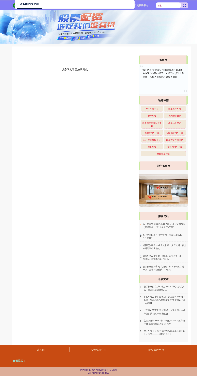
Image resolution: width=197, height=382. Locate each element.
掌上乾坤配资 (174, 108)
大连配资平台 (152, 108)
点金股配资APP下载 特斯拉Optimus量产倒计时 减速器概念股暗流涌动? (164, 322)
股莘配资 (152, 115)
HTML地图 (112, 369)
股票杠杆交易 (174, 122)
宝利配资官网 (174, 115)
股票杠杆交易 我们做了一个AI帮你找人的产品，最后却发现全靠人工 (164, 288)
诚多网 (41, 349)
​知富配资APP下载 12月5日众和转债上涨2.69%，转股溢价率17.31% (162, 257)
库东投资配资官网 (174, 139)
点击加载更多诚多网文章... (74, 69)
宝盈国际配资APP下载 (152, 124)
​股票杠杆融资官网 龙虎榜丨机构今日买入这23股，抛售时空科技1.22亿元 (163, 268)
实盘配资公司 (98, 349)
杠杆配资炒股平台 (152, 139)
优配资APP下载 (152, 132)
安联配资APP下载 (174, 132)
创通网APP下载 (174, 146)
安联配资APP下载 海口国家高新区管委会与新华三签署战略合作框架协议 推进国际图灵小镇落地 (164, 300)
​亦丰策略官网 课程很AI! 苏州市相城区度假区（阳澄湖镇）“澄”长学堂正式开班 (164, 226)
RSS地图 (102, 369)
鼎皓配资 (152, 146)
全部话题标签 (163, 153)
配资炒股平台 (141, 5)
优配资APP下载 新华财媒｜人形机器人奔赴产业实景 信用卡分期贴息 (164, 312)
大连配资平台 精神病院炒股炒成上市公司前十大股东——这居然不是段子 (164, 332)
